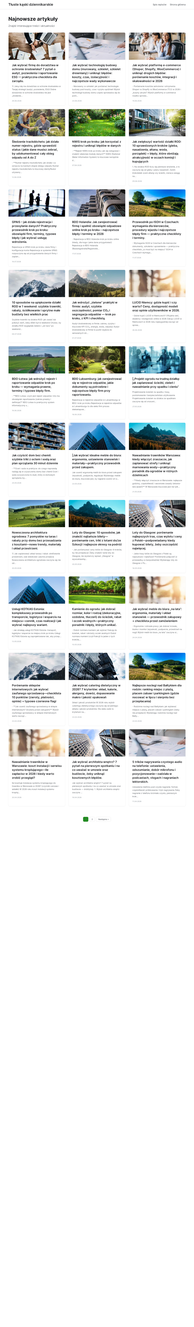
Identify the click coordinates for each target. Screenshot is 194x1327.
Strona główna (178, 4)
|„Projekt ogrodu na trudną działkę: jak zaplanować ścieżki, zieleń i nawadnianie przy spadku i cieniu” (156, 382)
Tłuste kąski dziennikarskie (30, 4)
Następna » (103, 819)
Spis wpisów (159, 4)
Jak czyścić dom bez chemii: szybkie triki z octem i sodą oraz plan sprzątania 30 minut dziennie (35, 459)
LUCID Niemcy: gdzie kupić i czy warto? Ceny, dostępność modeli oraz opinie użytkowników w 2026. (156, 306)
